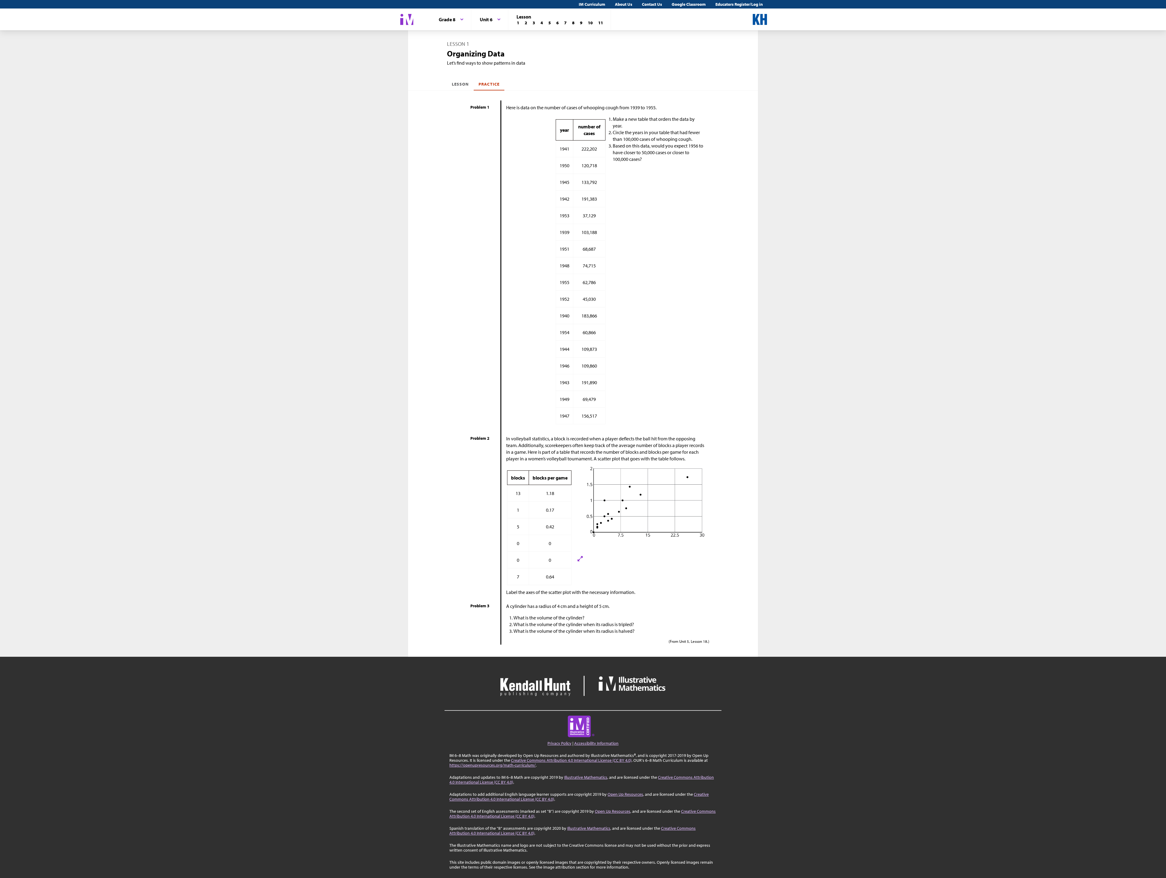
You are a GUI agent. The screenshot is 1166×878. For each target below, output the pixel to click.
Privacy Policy (559, 743)
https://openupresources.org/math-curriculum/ (492, 765)
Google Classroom (689, 4)
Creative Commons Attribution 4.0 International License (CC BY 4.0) (571, 760)
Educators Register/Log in (739, 4)
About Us (623, 4)
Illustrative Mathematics (585, 777)
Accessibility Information (596, 743)
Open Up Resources (625, 794)
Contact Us (652, 4)
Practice (489, 84)
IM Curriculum (592, 4)
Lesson (460, 84)
